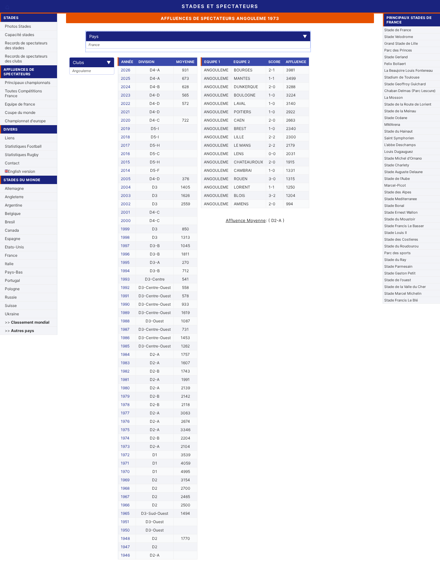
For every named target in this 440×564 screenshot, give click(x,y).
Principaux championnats (27, 82)
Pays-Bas (14, 272)
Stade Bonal (394, 205)
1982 (125, 371)
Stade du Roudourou (401, 246)
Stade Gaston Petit (400, 273)
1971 (125, 463)
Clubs (92, 62)
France (11, 255)
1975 (125, 429)
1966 (125, 505)
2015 (125, 162)
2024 (125, 86)
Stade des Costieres (401, 239)
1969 (125, 479)
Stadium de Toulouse (401, 77)
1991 (125, 295)
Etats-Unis (14, 247)
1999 (125, 229)
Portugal (12, 280)
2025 (125, 78)
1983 (125, 362)
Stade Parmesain (398, 266)
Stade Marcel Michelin (402, 293)
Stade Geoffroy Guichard (405, 84)
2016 (125, 153)
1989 (125, 312)
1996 (125, 254)
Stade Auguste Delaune (403, 172)
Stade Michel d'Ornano (403, 158)
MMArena (392, 124)
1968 (125, 488)
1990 (125, 304)
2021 (125, 111)
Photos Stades (18, 26)
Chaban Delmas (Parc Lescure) (409, 90)
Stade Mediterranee (400, 199)
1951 (125, 521)
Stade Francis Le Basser (404, 226)
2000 (126, 220)
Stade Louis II (395, 232)
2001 (125, 212)
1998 (125, 237)
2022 (125, 103)
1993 (125, 279)
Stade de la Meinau (400, 111)
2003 (126, 195)
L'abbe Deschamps (400, 145)
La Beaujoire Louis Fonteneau (408, 70)
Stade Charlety (396, 165)
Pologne (12, 288)
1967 (125, 496)
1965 (125, 513)
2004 (126, 187)
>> (27, 322)
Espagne (12, 238)
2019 (125, 128)
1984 (125, 354)
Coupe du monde (20, 112)
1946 (125, 555)
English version (21, 171)
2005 (125, 178)
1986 (125, 337)
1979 (125, 396)
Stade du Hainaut (398, 131)
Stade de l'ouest (397, 280)
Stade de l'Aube (397, 178)
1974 (125, 438)
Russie (11, 297)
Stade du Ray (395, 259)
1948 (125, 538)
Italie (9, 263)
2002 (125, 203)
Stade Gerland (396, 57)
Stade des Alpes (397, 192)
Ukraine (12, 313)
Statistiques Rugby (22, 154)
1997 (125, 245)
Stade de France (397, 30)
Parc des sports (397, 253)
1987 (125, 329)
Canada (12, 230)
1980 (125, 387)
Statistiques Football (23, 146)
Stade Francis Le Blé (401, 300)
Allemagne (14, 188)
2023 (125, 95)
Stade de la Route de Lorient (407, 104)
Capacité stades (19, 34)
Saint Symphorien (399, 138)
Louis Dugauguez (398, 151)
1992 (125, 287)
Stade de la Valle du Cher (405, 286)
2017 (125, 145)
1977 (125, 413)
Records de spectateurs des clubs (26, 58)
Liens (9, 137)
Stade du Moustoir (399, 219)
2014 (125, 170)
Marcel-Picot (395, 185)
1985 (125, 346)
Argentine (13, 205)
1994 (125, 270)
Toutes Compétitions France (23, 93)
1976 (125, 421)
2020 (125, 120)
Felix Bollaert (395, 63)
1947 (125, 546)
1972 (125, 454)
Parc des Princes (398, 50)
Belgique (13, 213)
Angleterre (14, 196)
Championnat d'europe (25, 120)
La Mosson (393, 97)
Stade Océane (395, 118)
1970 (125, 471)
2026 (125, 70)
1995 (125, 262)
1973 (125, 446)
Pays (198, 36)
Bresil (10, 221)
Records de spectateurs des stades (26, 45)
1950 (125, 530)
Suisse (11, 305)
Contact (12, 163)
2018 (125, 136)
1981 (125, 379)
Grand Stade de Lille (401, 43)
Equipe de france (20, 104)
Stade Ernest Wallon (400, 212)
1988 (125, 321)
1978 (125, 404)
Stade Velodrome (398, 36)
